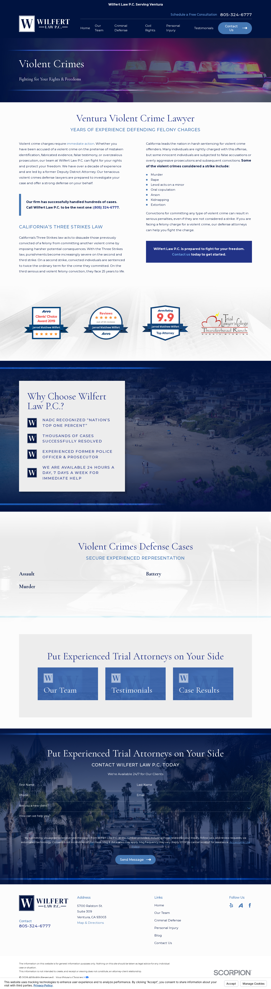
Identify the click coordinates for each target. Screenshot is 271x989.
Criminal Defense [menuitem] (121, 28)
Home (159, 905)
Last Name (144, 785)
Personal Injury (166, 928)
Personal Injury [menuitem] (173, 28)
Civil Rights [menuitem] (150, 28)
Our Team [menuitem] (99, 28)
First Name (27, 785)
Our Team (162, 913)
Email (140, 795)
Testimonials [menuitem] (203, 28)
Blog (158, 935)
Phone (23, 795)
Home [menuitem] (85, 28)
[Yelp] (231, 905)
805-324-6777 (236, 14)
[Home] (44, 23)
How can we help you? (35, 816)
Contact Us (163, 943)
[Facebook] (250, 905)
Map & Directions (90, 923)
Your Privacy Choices (69, 977)
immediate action (80, 144)
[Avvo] (240, 905)
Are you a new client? (34, 805)
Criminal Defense (167, 920)
